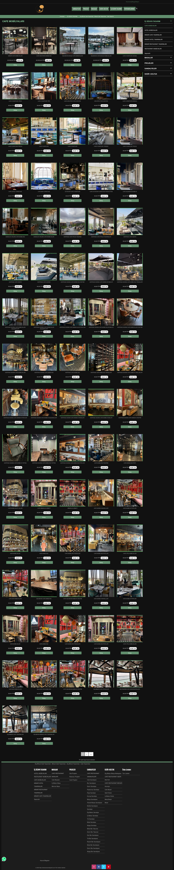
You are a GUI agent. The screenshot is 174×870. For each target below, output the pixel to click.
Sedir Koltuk (108, 793)
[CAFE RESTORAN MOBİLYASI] (44, 40)
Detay (15, 65)
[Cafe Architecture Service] (72, 85)
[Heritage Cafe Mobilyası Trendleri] (101, 357)
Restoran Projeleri (74, 777)
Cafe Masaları (56, 780)
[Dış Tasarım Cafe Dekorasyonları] (130, 673)
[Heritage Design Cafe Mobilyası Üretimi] (72, 266)
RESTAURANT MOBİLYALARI (153, 49)
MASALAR (55, 769)
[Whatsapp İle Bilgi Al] (4, 859)
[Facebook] (99, 867)
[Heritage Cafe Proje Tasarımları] (101, 221)
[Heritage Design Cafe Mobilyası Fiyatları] (72, 447)
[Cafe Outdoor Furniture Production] (101, 176)
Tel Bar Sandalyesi (92, 838)
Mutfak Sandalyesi (92, 806)
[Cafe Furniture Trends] (101, 131)
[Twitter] (103, 867)
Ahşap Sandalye (91, 825)
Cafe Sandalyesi (91, 780)
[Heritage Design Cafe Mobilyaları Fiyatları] (72, 312)
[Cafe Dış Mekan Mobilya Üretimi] (72, 583)
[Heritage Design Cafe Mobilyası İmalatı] (101, 266)
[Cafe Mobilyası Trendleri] (72, 538)
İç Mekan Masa (56, 783)
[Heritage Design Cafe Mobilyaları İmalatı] (101, 312)
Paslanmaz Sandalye (93, 789)
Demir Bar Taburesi (92, 832)
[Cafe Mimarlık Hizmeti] (44, 492)
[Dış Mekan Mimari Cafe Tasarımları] (44, 719)
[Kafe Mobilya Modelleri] (101, 492)
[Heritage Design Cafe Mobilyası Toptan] (44, 447)
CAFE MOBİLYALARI (151, 26)
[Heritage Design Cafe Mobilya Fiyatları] (15, 402)
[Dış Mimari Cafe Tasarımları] (15, 719)
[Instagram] (94, 867)
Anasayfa (62, 16)
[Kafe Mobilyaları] (15, 538)
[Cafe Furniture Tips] (44, 85)
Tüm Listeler (126, 773)
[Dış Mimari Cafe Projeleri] (101, 673)
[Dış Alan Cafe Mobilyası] (44, 673)
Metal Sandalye (91, 822)
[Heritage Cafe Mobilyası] (72, 357)
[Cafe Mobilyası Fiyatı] (130, 447)
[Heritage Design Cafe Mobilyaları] (15, 357)
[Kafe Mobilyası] (44, 538)
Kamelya (107, 786)
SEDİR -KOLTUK (151, 74)
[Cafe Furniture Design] (130, 40)
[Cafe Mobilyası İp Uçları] (15, 492)
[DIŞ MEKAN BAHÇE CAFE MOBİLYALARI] (72, 40)
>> (91, 754)
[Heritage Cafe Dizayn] (130, 221)
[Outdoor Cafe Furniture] (72, 176)
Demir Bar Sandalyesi (93, 848)
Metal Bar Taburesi (92, 829)
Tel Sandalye (91, 819)
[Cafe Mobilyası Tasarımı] (101, 447)
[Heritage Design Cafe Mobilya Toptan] (15, 447)
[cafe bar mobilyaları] (15, 583)
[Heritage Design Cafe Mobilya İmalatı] (101, 402)
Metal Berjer (108, 799)
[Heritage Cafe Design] (44, 266)
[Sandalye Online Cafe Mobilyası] (15, 221)
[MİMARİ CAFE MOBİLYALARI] (15, 40)
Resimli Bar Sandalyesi (93, 842)
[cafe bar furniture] (44, 176)
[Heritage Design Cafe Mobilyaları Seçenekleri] (15, 312)
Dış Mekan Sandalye (93, 812)
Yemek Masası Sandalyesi (94, 803)
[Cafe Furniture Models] (130, 85)
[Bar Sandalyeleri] (40, 9)
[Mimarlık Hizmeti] (72, 492)
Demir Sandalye (91, 786)
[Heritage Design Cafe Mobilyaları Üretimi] (130, 312)
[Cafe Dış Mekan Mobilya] (130, 176)
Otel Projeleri (73, 773)
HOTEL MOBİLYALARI (151, 30)
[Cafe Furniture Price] (15, 85)
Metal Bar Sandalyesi (93, 845)
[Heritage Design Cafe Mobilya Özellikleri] (130, 357)
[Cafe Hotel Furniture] (15, 176)
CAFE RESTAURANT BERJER (113, 783)
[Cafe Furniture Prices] (130, 131)
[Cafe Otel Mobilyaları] (130, 538)
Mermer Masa (56, 786)
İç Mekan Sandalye (92, 816)
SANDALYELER (151, 68)
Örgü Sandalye (91, 793)
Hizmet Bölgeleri (44, 860)
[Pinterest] (108, 867)
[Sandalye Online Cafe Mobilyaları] (44, 221)
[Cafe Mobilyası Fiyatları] (101, 538)
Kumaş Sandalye (92, 796)
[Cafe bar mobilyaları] (15, 673)
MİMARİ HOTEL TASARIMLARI (153, 39)
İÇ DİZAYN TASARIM (152, 21)
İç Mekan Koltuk (109, 796)
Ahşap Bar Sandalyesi (93, 851)
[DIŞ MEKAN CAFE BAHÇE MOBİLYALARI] (101, 40)
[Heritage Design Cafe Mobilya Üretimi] (130, 402)
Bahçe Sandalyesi (92, 799)
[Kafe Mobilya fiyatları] (130, 492)
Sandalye (89, 809)
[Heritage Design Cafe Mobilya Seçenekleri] (44, 402)
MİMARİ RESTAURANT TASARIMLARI (156, 44)
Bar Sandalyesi (91, 783)
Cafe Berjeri (108, 789)
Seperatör (147, 53)
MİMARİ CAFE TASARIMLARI (153, 35)
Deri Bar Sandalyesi (92, 835)
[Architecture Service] (101, 85)
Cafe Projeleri (73, 780)
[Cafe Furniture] (44, 131)
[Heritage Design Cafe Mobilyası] (44, 357)
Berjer (106, 803)
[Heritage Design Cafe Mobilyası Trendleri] (130, 266)
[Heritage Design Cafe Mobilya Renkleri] (72, 402)
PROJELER (149, 63)
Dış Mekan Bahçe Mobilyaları (113, 773)
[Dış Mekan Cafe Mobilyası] (44, 583)
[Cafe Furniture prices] (15, 131)
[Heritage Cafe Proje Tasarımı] (72, 221)
